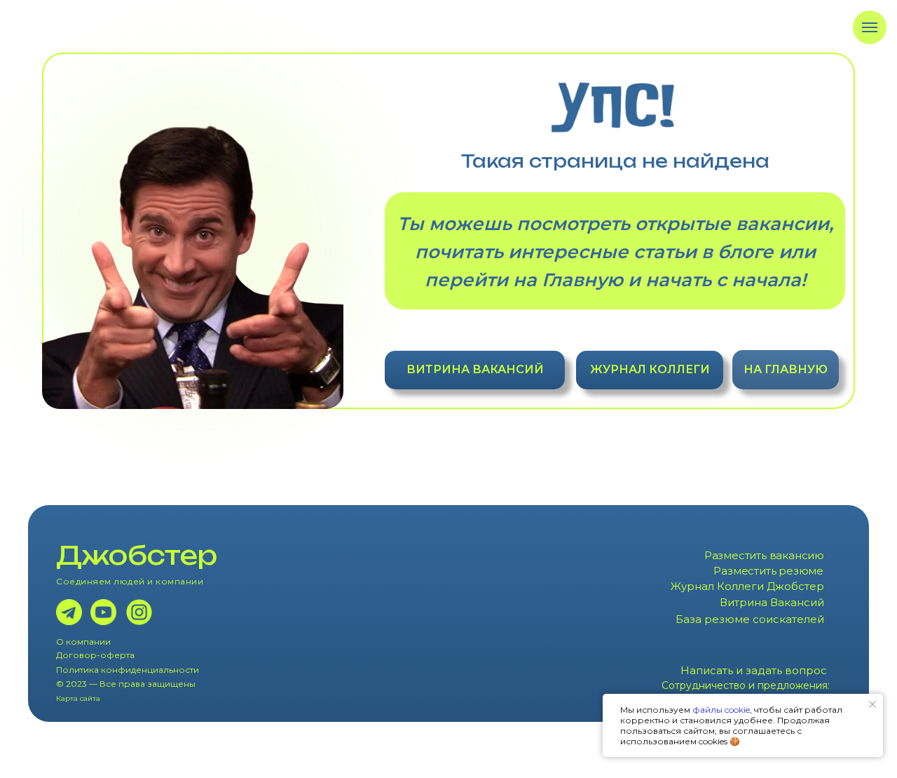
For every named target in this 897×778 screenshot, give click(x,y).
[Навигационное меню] (869, 27)
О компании (83, 641)
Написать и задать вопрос (753, 670)
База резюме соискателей (750, 619)
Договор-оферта (95, 655)
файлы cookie (721, 709)
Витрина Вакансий (772, 602)
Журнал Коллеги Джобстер (747, 586)
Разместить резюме (768, 570)
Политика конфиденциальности (127, 669)
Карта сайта (78, 698)
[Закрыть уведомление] (872, 704)
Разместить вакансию (764, 555)
